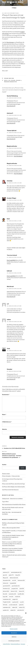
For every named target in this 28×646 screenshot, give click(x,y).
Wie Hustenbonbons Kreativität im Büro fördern (14, 504)
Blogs (5, 577)
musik (17, 596)
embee (9, 319)
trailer (14, 607)
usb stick (20, 610)
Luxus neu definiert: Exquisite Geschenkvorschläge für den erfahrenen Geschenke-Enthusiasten (12, 543)
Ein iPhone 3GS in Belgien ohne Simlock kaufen (13, 486)
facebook (21, 580)
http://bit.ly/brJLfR (11, 106)
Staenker (9, 369)
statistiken (6, 607)
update (6, 610)
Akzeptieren (14, 633)
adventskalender (16, 572)
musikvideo (7, 599)
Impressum (23, 644)
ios (9, 80)
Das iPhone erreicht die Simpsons (10, 489)
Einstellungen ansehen (14, 640)
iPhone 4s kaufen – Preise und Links (11, 476)
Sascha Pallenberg (12, 96)
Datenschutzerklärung (15, 644)
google (14, 588)
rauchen (15, 602)
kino (5, 594)
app (5, 575)
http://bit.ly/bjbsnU (18, 156)
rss (22, 602)
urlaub (12, 610)
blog (17, 575)
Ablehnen (14, 636)
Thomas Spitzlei (11, 130)
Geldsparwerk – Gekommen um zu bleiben (12, 498)
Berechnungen (10, 42)
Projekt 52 (6, 602)
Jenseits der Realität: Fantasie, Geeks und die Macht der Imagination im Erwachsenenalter (13, 537)
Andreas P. (10, 113)
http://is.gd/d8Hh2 (11, 260)
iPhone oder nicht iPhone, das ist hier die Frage (13, 483)
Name (4, 414)
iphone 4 (18, 80)
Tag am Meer (5, 501)
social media (13, 604)
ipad (22, 588)
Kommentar (5, 394)
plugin (15, 599)
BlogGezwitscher (12, 146)
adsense (6, 572)
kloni (8, 219)
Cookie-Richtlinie (6, 644)
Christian (9, 181)
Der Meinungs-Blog (12, 2)
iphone (13, 80)
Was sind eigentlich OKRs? (13, 527)
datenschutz (14, 577)
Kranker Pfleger (11, 198)
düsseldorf (6, 580)
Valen (3, 555)
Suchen (4, 464)
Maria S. (4, 542)
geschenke (15, 585)
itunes (21, 591)
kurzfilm (21, 594)
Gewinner (6, 588)
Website (4, 429)
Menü (14, 7)
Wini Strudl (10, 286)
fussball (13, 583)
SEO (5, 604)
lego (5, 596)
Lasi (3, 535)
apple (6, 80)
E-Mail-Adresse (7, 422)
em (14, 580)
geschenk (6, 585)
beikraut (9, 271)
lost (11, 596)
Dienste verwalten (13, 628)
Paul (3, 530)
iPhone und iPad (9, 78)
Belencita (4, 548)
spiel (21, 604)
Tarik (8, 348)
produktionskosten (10, 81)
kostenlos (12, 594)
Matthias (16, 13)
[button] (26, 613)
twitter (21, 607)
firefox (5, 583)
